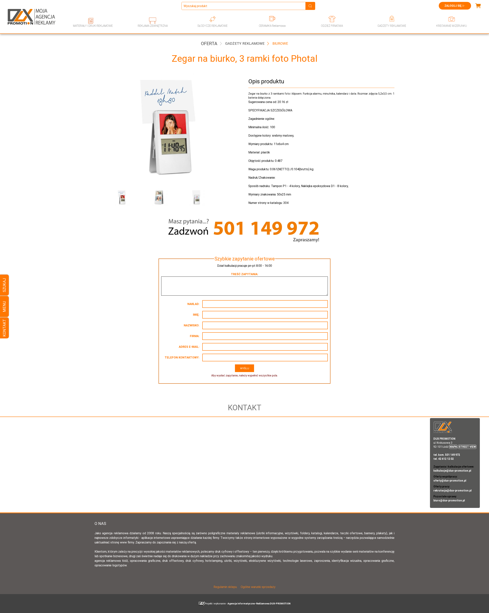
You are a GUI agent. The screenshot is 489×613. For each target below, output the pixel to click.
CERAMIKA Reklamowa (272, 25)
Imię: (196, 314)
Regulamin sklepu (225, 587)
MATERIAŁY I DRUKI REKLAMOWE (93, 25)
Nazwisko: (191, 325)
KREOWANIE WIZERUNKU (451, 25)
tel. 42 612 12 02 (443, 458)
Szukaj (4, 285)
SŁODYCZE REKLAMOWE (212, 25)
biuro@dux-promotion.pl (449, 500)
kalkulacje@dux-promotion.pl (452, 470)
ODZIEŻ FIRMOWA (332, 25)
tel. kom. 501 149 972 (446, 454)
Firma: (194, 336)
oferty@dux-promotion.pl (449, 480)
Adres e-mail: (189, 347)
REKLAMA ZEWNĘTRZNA (153, 25)
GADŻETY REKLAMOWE (391, 25)
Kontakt (4, 328)
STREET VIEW (467, 446)
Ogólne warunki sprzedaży (258, 587)
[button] (129, 197)
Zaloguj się (452, 5)
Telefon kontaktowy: (182, 357)
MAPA (453, 446)
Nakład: (193, 304)
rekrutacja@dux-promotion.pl (452, 490)
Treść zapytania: (244, 274)
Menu (4, 306)
